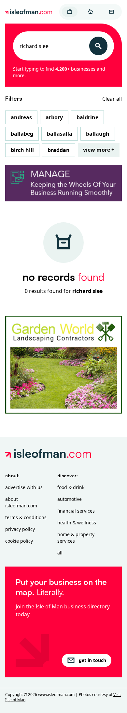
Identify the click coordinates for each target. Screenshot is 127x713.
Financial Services (76, 511)
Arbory (54, 117)
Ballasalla (59, 133)
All (60, 553)
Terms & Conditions (26, 517)
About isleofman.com (21, 502)
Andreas (21, 117)
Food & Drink (70, 487)
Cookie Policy (19, 541)
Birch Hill (22, 150)
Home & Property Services (75, 537)
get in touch (92, 660)
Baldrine (87, 117)
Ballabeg (22, 133)
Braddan (59, 150)
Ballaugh (97, 133)
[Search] (98, 46)
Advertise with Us (24, 487)
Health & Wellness (76, 522)
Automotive (69, 499)
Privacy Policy (20, 529)
